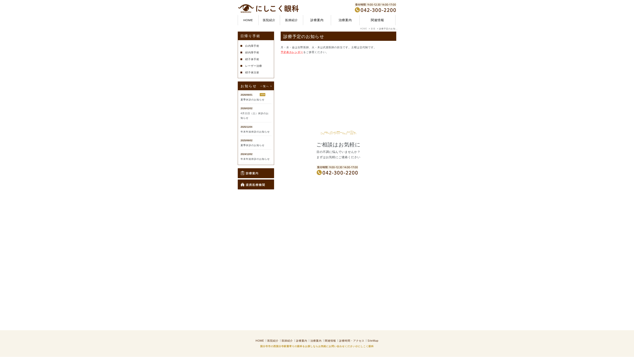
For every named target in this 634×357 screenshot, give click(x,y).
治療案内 (316, 340)
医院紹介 (269, 20)
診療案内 (301, 340)
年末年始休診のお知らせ (255, 131)
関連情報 (330, 340)
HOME (248, 20)
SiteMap (373, 340)
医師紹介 (291, 20)
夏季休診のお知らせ (252, 99)
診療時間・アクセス (351, 340)
